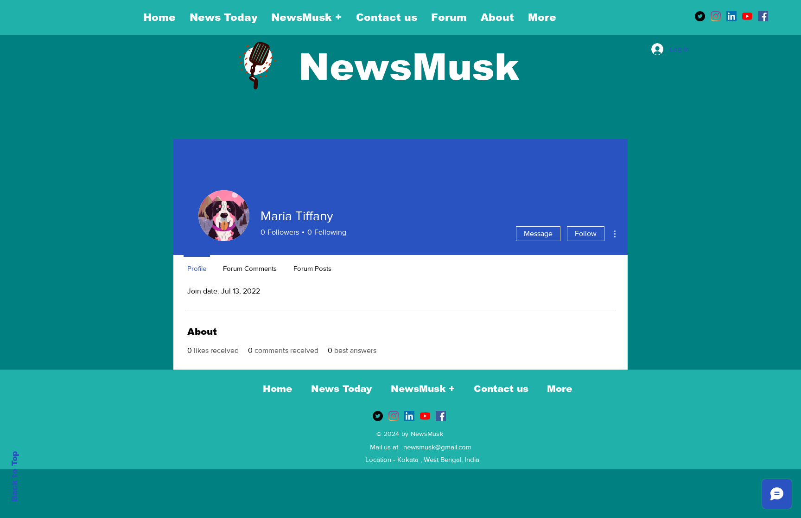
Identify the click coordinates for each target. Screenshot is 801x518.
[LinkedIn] (731, 16)
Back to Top (14, 476)
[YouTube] (747, 16)
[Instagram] (716, 16)
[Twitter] (700, 16)
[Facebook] (763, 16)
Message (538, 233)
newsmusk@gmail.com (437, 447)
